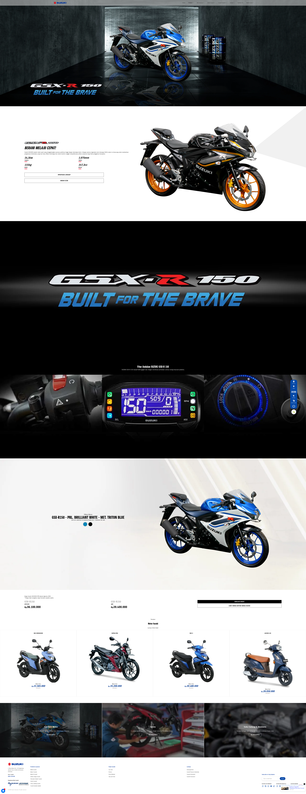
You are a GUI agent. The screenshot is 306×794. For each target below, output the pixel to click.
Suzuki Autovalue (191, 774)
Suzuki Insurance (191, 776)
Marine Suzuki (33, 774)
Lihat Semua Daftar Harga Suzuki (239, 606)
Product (190, 3)
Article (231, 3)
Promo (110, 772)
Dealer (294, 388)
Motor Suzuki (33, 772)
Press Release (112, 774)
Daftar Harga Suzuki (35, 776)
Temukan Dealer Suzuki (36, 779)
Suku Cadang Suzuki (35, 783)
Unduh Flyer (64, 180)
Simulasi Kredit (239, 601)
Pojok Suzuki (249, 3)
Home (183, 3)
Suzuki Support (222, 3)
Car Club (111, 769)
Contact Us (240, 3)
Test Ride (293, 397)
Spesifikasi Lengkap (64, 175)
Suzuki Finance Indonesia (193, 772)
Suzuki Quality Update (35, 786)
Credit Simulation (293, 402)
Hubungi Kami (190, 769)
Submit (282, 778)
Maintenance (200, 3)
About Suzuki (210, 3)
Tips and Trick (112, 776)
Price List (293, 383)
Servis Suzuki (33, 781)
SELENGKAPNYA (50, 735)
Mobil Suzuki (33, 769)
